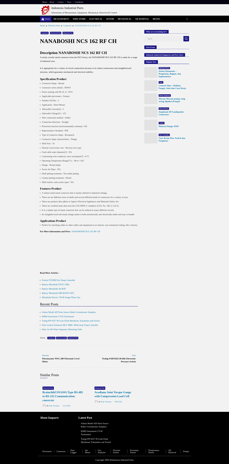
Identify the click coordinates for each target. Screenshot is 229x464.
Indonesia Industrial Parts (67, 8)
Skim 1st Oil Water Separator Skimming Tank (62, 329)
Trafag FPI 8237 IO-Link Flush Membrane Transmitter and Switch (71, 321)
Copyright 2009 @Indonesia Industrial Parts (114, 460)
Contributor (79, 2)
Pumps (186, 451)
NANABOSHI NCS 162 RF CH (86, 231)
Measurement (61, 19)
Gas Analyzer (102, 451)
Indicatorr (79, 19)
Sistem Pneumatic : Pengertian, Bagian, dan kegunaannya (170, 74)
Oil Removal (142, 19)
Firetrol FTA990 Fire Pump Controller (58, 280)
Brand (156, 19)
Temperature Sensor (153, 451)
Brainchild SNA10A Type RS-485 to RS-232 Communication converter (62, 396)
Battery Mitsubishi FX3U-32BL (56, 284)
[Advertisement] (89, 253)
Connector (44, 33)
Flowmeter (47, 451)
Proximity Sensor (134, 451)
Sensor (110, 19)
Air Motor (87, 451)
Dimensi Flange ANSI (169, 126)
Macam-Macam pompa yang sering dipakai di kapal (172, 100)
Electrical (95, 19)
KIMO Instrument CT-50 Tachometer (58, 316)
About (51, 2)
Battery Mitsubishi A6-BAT (54, 289)
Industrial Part (68, 33)
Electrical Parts (55, 33)
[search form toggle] (187, 19)
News (69, 2)
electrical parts (61, 338)
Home (44, 2)
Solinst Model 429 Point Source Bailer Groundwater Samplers (69, 312)
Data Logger (73, 451)
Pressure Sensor (116, 451)
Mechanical (124, 19)
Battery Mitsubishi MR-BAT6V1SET (58, 293)
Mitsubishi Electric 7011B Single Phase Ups (61, 297)
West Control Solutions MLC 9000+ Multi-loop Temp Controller (70, 325)
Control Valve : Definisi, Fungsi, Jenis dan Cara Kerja (172, 86)
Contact (60, 2)
